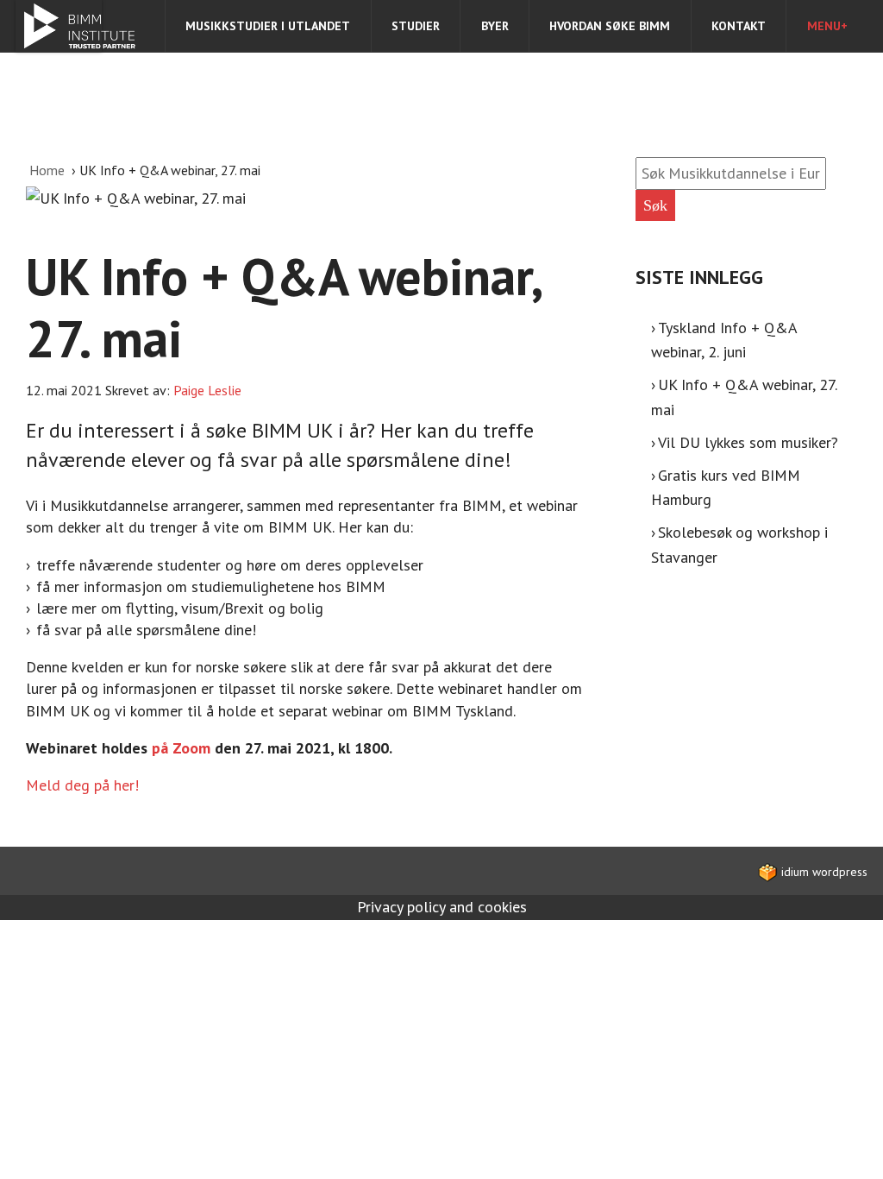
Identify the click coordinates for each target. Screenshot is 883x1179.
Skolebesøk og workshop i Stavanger (740, 544)
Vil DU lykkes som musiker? (748, 442)
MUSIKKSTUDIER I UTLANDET (267, 26)
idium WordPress (822, 872)
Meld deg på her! (82, 785)
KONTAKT (738, 26)
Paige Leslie (207, 390)
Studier (415, 26)
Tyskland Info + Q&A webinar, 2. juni (724, 340)
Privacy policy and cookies (442, 907)
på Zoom (181, 748)
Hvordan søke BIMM (609, 26)
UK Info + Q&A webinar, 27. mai (744, 397)
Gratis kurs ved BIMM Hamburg (726, 487)
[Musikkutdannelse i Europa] (59, 26)
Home (48, 170)
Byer (495, 26)
